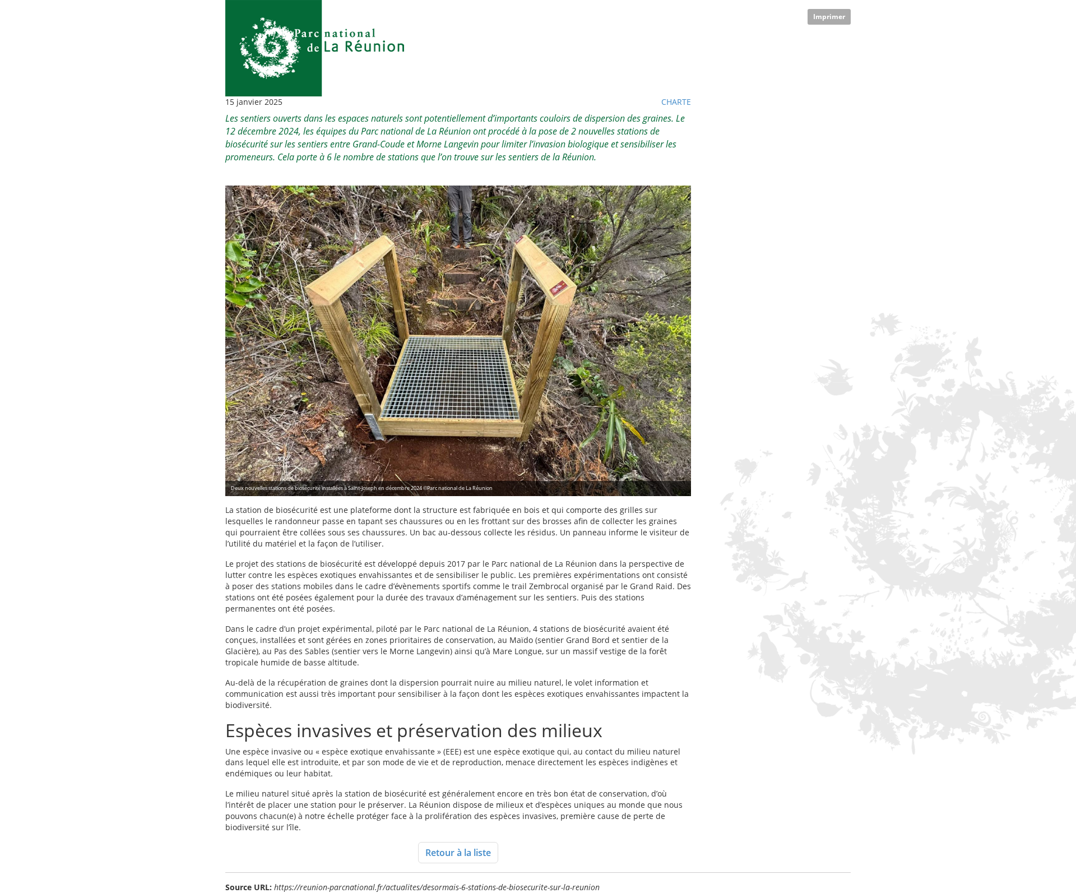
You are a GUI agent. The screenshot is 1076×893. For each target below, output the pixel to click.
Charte (676, 101)
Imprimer (829, 16)
